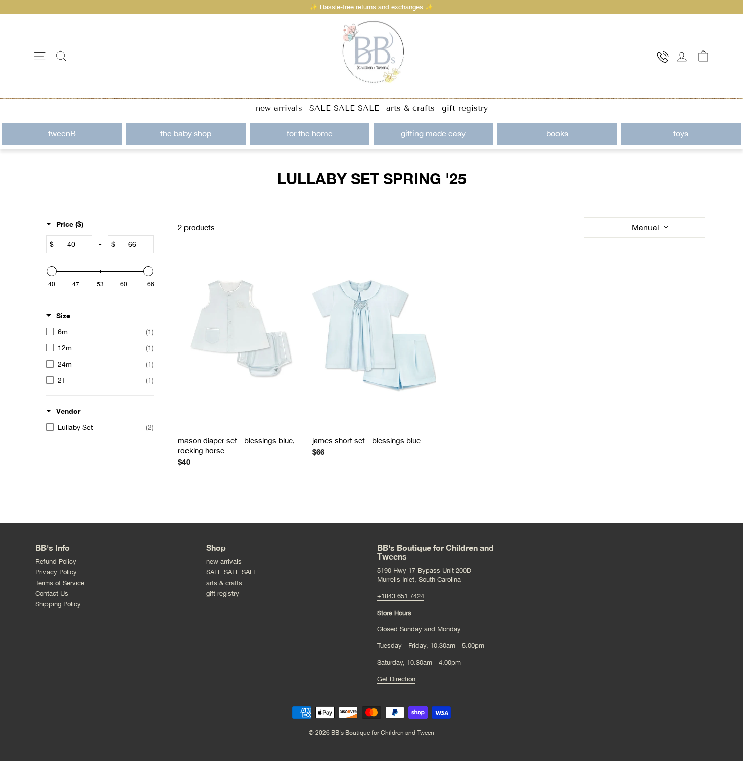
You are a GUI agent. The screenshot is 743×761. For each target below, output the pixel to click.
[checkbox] (100, 332)
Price (69, 224)
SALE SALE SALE (344, 108)
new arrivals (279, 108)
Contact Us (51, 593)
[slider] (52, 271)
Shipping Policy (58, 604)
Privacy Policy (56, 572)
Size (63, 315)
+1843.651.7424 (400, 596)
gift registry (465, 108)
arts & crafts (410, 108)
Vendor (68, 411)
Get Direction (396, 679)
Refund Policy (55, 561)
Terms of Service (59, 583)
